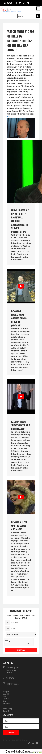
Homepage (6, 691)
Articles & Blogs (7, 708)
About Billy (6, 694)
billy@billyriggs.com (13, 684)
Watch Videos (7, 703)
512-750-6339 (10, 678)
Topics (5, 696)
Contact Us (6, 711)
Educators (6, 699)
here (8, 116)
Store (4, 701)
